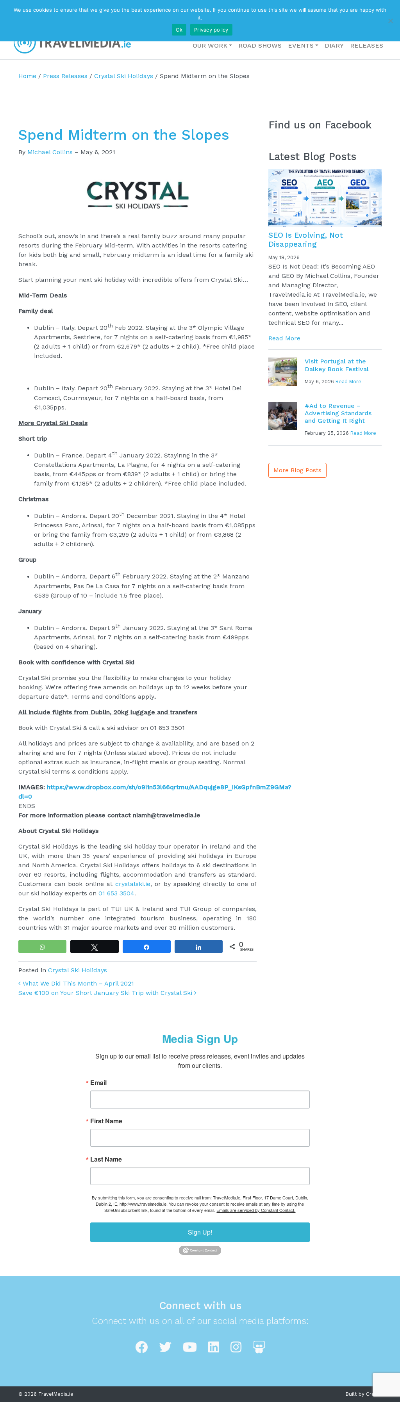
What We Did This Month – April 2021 (77, 983)
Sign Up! (200, 1232)
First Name (106, 1121)
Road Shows (260, 45)
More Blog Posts (297, 470)
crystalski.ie (132, 884)
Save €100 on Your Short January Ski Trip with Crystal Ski (106, 992)
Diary (334, 45)
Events (301, 45)
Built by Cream (364, 1394)
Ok (179, 30)
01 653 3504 (116, 893)
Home (27, 76)
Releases (366, 45)
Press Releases (65, 76)
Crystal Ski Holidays (123, 76)
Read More (284, 338)
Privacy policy (211, 30)
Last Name (106, 1159)
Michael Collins (50, 152)
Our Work (210, 45)
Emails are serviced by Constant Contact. (255, 1210)
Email (98, 1083)
